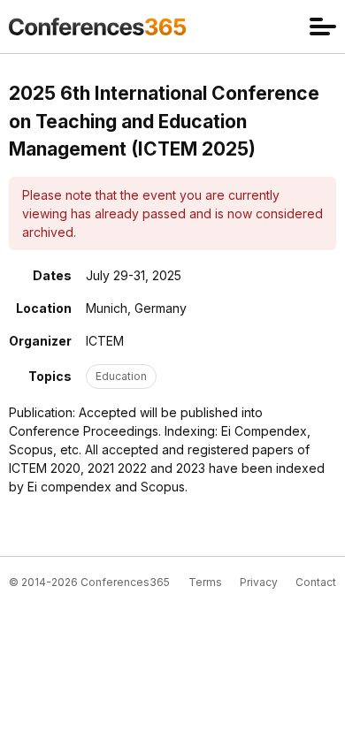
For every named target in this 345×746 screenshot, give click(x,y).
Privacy (259, 582)
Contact (315, 582)
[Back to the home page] (97, 26)
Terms (205, 582)
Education (121, 376)
